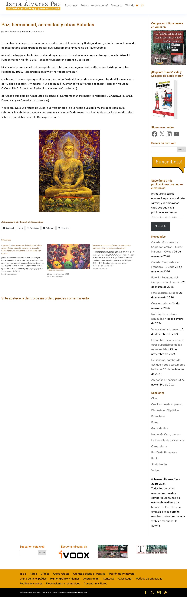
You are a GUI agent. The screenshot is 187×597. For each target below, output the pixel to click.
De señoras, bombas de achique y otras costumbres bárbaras (168, 364)
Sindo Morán (159, 464)
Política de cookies (31, 583)
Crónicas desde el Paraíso (89, 574)
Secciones (71, 5)
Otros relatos (38, 31)
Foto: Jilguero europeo (165, 293)
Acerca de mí (99, 5)
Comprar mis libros (95, 583)
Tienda (129, 5)
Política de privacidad (149, 578)
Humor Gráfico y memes (166, 434)
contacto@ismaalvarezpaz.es (77, 593)
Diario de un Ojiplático (165, 410)
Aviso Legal (125, 578)
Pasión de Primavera (164, 452)
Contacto (116, 5)
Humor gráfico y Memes (65, 578)
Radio (154, 458)
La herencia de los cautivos (167, 440)
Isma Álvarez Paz (12, 31)
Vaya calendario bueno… (166, 329)
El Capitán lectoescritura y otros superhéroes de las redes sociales (167, 344)
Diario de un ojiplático (33, 578)
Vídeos (155, 470)
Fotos (84, 5)
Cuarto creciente (161, 303)
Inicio (23, 574)
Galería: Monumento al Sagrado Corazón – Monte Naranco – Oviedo (167, 246)
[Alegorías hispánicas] (68, 256)
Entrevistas (158, 416)
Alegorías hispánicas (55, 270)
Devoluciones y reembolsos (63, 583)
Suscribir (160, 226)
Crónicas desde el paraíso (167, 404)
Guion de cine (159, 428)
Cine (154, 398)
